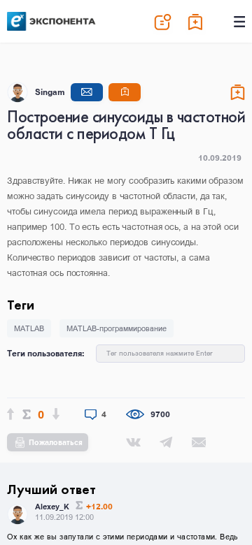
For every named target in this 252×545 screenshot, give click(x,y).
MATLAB (29, 328)
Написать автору (87, 92)
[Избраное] (196, 21)
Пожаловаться (56, 442)
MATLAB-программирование (116, 328)
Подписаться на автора (124, 92)
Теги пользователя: (46, 353)
